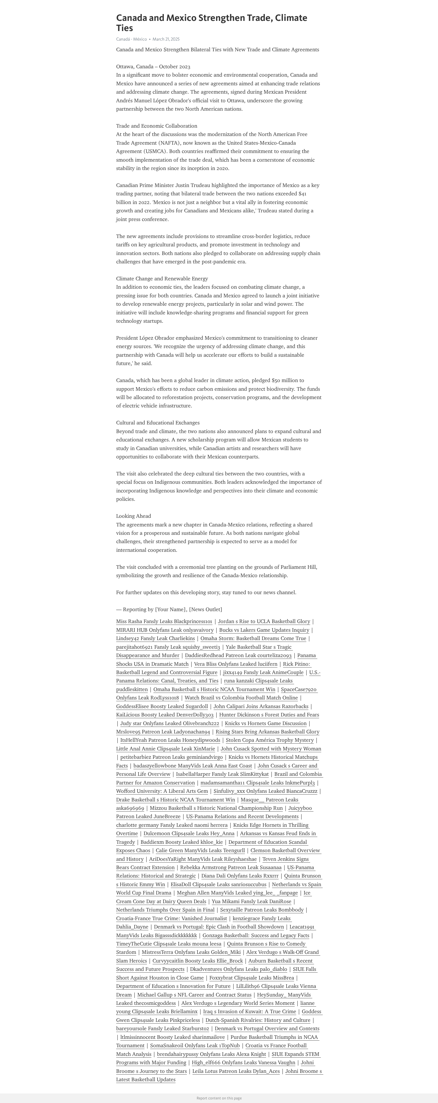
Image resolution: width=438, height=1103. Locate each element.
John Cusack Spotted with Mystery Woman (271, 748)
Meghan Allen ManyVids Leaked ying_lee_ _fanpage (237, 892)
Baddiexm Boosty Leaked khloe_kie (182, 842)
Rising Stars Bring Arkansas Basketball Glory (267, 731)
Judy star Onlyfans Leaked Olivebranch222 (169, 723)
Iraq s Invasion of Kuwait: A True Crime (249, 1011)
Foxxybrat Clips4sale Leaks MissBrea (251, 977)
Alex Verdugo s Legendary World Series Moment (238, 1003)
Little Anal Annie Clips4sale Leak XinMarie (165, 748)
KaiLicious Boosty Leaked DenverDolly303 (165, 714)
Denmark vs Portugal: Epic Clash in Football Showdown (219, 926)
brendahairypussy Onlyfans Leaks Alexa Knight (211, 1054)
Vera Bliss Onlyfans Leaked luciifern (235, 664)
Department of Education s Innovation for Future (173, 986)
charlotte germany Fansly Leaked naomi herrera (172, 825)
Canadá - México (131, 39)
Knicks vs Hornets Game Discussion (266, 723)
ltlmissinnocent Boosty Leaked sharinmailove (172, 1037)
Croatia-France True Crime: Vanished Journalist (171, 918)
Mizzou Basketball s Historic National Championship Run (216, 808)
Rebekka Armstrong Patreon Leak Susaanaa (231, 867)
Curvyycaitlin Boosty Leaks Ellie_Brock (198, 960)
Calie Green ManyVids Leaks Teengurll (200, 850)
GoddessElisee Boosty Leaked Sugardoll (162, 706)
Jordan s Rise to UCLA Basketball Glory (264, 621)
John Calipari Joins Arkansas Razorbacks (261, 706)
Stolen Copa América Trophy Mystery (270, 740)
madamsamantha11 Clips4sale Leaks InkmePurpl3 (258, 782)
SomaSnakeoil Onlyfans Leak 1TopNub (195, 1045)
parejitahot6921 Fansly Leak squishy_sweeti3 (168, 647)
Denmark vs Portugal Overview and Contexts (267, 1028)
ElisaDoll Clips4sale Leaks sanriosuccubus (218, 884)
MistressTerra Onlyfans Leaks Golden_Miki (191, 952)
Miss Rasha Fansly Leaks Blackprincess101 (164, 621)
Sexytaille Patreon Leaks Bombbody (262, 909)
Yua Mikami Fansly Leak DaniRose (251, 901)
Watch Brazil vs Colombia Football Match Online (241, 697)
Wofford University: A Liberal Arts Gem (162, 791)
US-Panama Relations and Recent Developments (242, 816)
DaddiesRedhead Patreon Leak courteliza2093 (238, 655)
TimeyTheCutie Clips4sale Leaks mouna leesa (168, 943)
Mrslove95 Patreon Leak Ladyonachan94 (163, 731)
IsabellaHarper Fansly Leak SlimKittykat (222, 774)
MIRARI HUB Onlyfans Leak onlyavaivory (165, 630)
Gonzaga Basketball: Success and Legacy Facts (256, 935)
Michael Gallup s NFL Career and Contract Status (194, 994)
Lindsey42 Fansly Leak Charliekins (155, 638)
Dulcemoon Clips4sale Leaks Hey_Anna (189, 833)
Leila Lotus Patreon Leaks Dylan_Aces (236, 1071)
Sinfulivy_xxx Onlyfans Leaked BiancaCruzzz (265, 791)
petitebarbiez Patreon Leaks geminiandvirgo (171, 757)
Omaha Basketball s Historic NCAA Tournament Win (214, 689)
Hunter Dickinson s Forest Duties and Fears (269, 714)
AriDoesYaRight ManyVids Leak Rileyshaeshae (203, 859)
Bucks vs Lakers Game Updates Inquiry (264, 630)
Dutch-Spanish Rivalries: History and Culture (258, 1020)
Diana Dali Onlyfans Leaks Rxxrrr (240, 875)
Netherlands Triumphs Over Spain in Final (165, 909)
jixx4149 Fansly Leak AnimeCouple (263, 672)
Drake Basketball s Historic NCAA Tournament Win (175, 799)
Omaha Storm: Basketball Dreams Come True (253, 638)
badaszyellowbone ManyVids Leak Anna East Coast (192, 765)
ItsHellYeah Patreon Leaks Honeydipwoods (170, 740)
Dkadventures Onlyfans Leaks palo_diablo (238, 969)
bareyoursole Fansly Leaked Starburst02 (162, 1028)
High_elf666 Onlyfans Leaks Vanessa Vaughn (243, 1062)
